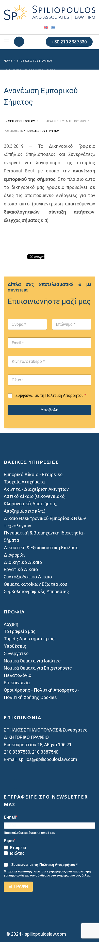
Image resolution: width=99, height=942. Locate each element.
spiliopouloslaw (22, 121)
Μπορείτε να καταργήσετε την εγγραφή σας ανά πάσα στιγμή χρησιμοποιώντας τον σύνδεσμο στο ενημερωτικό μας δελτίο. (47, 873)
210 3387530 (17, 752)
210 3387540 (45, 752)
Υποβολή (49, 409)
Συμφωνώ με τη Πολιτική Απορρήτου (50, 395)
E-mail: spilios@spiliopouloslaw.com (40, 759)
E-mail (10, 817)
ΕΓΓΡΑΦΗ (18, 886)
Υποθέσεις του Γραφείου (42, 131)
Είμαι (9, 841)
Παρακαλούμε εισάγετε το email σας (29, 833)
